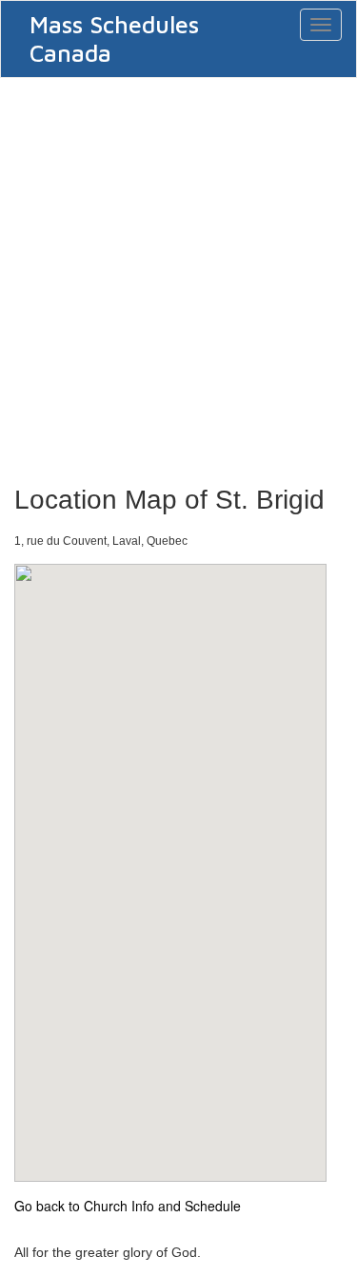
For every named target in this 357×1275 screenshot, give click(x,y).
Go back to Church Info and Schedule (127, 1205)
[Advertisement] (178, 275)
